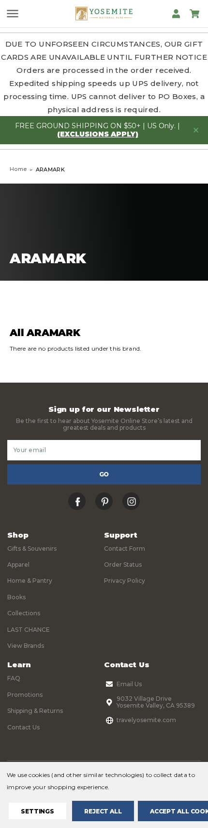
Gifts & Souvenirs (32, 548)
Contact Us (23, 727)
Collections (23, 613)
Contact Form (124, 548)
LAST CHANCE (28, 629)
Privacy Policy (124, 580)
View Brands (25, 645)
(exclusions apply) (97, 134)
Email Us (129, 684)
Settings (37, 811)
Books (16, 597)
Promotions (25, 694)
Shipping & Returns (35, 710)
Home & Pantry (29, 580)
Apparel (18, 564)
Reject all (103, 811)
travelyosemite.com (146, 720)
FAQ (13, 678)
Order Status (123, 564)
